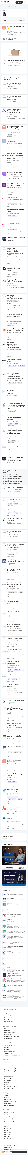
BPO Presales (7, 1132)
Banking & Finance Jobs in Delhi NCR (13, 478)
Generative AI (8, 1147)
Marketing (7, 1030)
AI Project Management (10, 1151)
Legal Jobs (5, 1109)
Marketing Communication (11, 1036)
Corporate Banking (9, 1016)
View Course (12, 244)
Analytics (6, 1049)
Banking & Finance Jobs (9, 1009)
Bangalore (22, 32)
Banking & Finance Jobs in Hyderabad (14, 480)
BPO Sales (7, 1134)
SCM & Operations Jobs (9, 1093)
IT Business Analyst (9, 1088)
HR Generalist (8, 1062)
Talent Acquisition (9, 1066)
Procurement (8, 1099)
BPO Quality (7, 1131)
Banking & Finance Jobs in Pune (12, 483)
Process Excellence (9, 1051)
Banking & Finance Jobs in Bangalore (13, 476)
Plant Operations (8, 1103)
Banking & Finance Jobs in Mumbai (13, 474)
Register (19, 2)
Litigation (6, 1114)
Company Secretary (9, 1116)
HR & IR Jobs (6, 1059)
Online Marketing (9, 1034)
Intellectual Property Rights (11, 1118)
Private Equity (8, 1020)
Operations (7, 1097)
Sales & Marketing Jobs (9, 1026)
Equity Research (8, 1021)
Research (6, 1047)
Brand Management (9, 1032)
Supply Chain (7, 1095)
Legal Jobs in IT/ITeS (9, 1122)
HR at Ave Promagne (12, 14)
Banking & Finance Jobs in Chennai (13, 481)
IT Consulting (7, 1080)
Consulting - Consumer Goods (12, 1055)
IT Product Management (11, 1086)
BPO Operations (8, 1129)
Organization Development (11, 1068)
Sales (5, 1028)
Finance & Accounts (9, 1012)
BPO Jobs (5, 1126)
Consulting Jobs (7, 1043)
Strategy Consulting (9, 1045)
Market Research (8, 1038)
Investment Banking (9, 1018)
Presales (6, 1082)
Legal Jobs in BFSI (9, 1120)
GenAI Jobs (5, 1143)
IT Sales (6, 1084)
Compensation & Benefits (11, 1072)
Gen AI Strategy (8, 1149)
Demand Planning (9, 1105)
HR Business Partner (9, 1064)
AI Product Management (11, 1145)
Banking (6, 1014)
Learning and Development (11, 1070)
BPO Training (7, 1136)
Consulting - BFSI (8, 1053)
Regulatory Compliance (10, 1112)
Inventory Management (10, 1101)
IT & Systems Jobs (7, 1076)
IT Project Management (10, 1079)
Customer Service (9, 1138)
